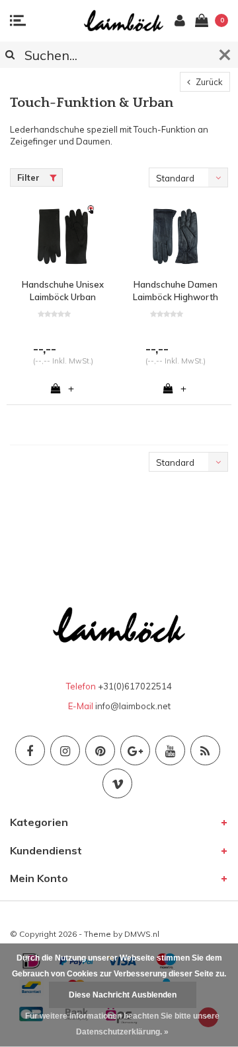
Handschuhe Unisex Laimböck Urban (63, 290)
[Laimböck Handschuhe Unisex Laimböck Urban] (63, 236)
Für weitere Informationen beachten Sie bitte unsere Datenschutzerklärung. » (122, 1023)
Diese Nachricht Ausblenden (123, 994)
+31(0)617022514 (135, 686)
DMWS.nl (141, 934)
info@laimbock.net (133, 706)
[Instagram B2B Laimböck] (65, 750)
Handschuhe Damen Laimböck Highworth (175, 290)
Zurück (208, 82)
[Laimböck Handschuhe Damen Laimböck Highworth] (175, 236)
